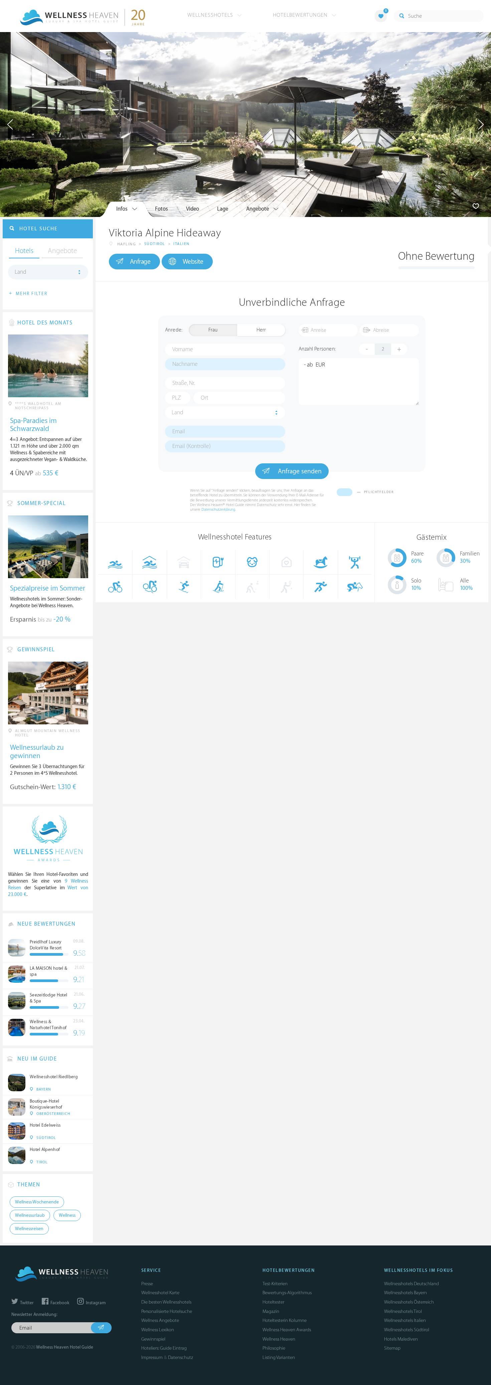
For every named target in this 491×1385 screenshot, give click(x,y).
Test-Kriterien (275, 1284)
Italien (181, 244)
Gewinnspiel (153, 1339)
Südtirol (154, 244)
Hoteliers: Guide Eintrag (164, 1348)
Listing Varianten (279, 1357)
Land (177, 412)
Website (193, 261)
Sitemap (392, 1348)
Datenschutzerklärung (218, 509)
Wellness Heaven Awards (287, 1330)
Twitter (26, 1303)
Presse (147, 1284)
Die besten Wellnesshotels (166, 1302)
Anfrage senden (299, 471)
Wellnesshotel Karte (160, 1293)
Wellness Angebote (160, 1320)
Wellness (67, 1215)
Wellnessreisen (29, 1228)
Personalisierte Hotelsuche (166, 1311)
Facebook (59, 1303)
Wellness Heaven (279, 1339)
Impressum (152, 1357)
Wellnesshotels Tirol (403, 1311)
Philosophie (274, 1348)
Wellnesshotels (211, 15)
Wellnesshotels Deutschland (411, 1284)
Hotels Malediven (401, 1339)
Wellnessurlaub (30, 1215)
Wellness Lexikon (157, 1330)
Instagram (95, 1303)
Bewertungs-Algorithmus (287, 1293)
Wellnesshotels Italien (405, 1320)
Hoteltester (273, 1302)
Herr (261, 330)
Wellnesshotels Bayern (405, 1293)
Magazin (271, 1311)
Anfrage (140, 261)
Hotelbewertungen (301, 15)
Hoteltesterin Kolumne (285, 1320)
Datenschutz (180, 1357)
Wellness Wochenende (37, 1202)
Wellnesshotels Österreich (409, 1302)
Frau (212, 330)
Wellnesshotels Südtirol (406, 1330)
